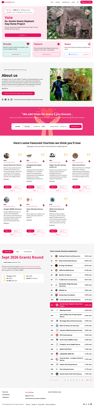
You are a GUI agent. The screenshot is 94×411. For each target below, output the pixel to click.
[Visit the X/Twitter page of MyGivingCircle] (86, 404)
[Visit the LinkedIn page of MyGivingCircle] (91, 404)
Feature (16, 187)
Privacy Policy (41, 404)
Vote (52, 2)
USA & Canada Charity (9, 162)
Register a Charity (86, 2)
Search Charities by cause (54, 392)
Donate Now (74, 126)
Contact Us (34, 404)
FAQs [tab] (17, 251)
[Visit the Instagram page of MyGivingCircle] (88, 404)
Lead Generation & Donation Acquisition (35, 398)
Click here (30, 146)
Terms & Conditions (50, 404)
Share (11, 190)
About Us (28, 404)
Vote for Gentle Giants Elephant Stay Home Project (18, 93)
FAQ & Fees (5, 392)
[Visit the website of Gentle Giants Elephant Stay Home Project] (3, 99)
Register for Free (29, 395)
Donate (58, 2)
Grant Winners (6, 394)
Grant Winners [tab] (28, 251)
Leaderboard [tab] (7, 251)
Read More (6, 179)
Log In (73, 2)
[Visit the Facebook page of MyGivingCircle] (84, 404)
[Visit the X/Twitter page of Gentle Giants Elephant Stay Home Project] (8, 99)
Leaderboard (65, 2)
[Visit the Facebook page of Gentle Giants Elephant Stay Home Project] (5, 99)
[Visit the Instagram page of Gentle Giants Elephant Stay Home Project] (11, 99)
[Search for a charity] (77, 2)
